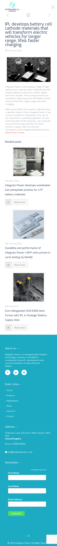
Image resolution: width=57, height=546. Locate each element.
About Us (11, 411)
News (9, 406)
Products (11, 395)
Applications (12, 400)
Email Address (16, 499)
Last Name (14, 486)
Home (9, 390)
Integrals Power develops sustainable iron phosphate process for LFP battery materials (27, 190)
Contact (10, 416)
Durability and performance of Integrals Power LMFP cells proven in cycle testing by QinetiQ (27, 252)
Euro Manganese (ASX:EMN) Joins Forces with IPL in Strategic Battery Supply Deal (26, 315)
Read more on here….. (16, 132)
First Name (14, 472)
